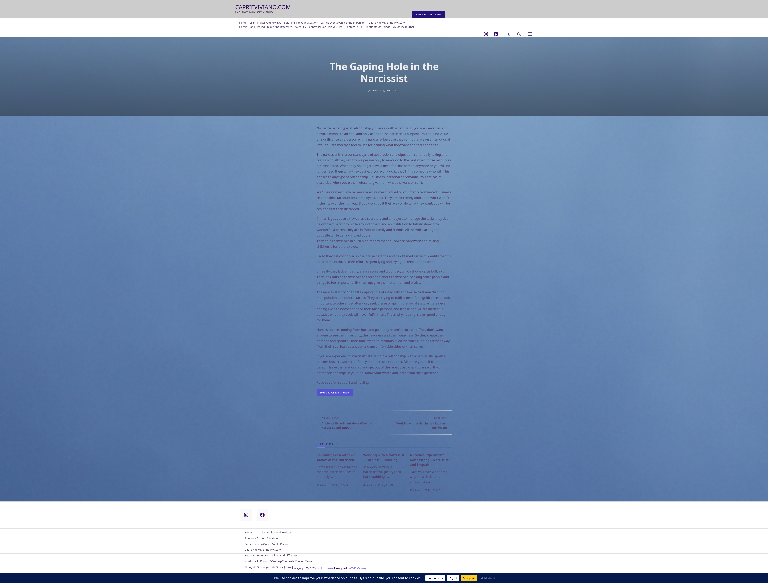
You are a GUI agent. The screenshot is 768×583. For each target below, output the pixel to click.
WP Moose (358, 568)
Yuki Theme (325, 568)
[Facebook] (496, 34)
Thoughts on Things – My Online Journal (390, 26)
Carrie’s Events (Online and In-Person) (343, 22)
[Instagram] (486, 34)
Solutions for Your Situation (300, 22)
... (331, 476)
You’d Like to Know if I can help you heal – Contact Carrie (328, 26)
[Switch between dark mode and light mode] (509, 34)
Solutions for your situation (335, 392)
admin (375, 90)
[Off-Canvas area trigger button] (530, 34)
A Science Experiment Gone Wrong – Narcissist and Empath (429, 460)
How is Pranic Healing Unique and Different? (265, 26)
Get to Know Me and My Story (387, 22)
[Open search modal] (519, 34)
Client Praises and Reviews (265, 22)
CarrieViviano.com (263, 7)
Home (242, 22)
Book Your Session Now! (428, 14)
